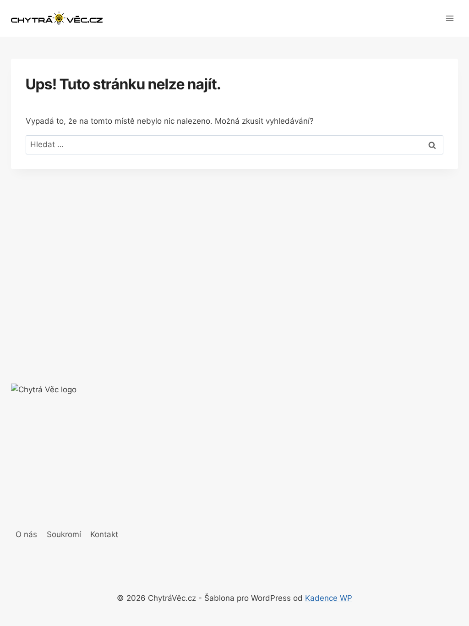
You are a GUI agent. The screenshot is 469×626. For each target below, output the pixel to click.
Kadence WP (328, 598)
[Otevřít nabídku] (449, 18)
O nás (26, 534)
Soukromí (64, 534)
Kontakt (104, 534)
